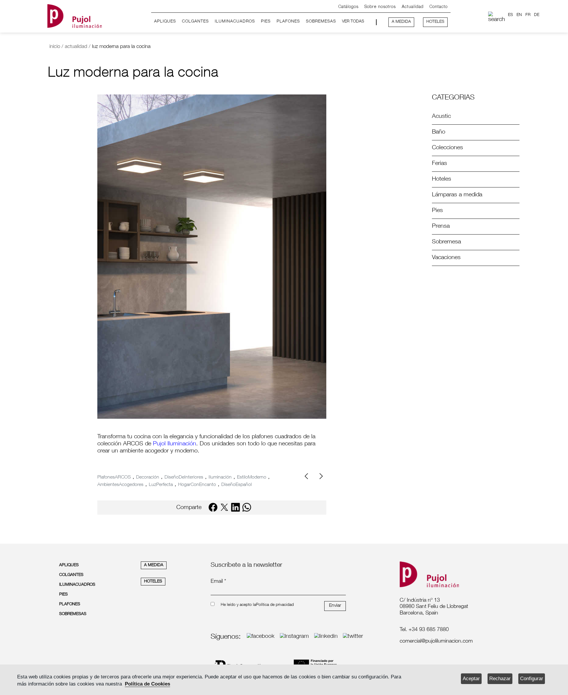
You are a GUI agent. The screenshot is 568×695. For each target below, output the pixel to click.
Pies (437, 211)
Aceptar (471, 678)
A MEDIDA (401, 22)
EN (519, 15)
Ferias (439, 164)
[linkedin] (235, 507)
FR (527, 15)
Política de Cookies (147, 684)
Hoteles (441, 179)
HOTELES (435, 22)
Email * (218, 581)
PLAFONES (288, 22)
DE (536, 15)
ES (510, 15)
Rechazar (500, 678)
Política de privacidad (275, 605)
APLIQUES (165, 22)
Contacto (439, 7)
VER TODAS (353, 22)
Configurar (531, 678)
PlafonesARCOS (114, 477)
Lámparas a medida (457, 195)
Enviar (335, 605)
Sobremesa (446, 242)
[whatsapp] (246, 507)
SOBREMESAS (321, 22)
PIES (266, 22)
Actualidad (413, 7)
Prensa (441, 226)
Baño (438, 132)
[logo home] (74, 15)
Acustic (441, 117)
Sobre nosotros (380, 7)
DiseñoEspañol (236, 485)
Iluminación (220, 477)
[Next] (320, 476)
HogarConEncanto (197, 485)
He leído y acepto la (238, 605)
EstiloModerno (251, 477)
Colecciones (447, 148)
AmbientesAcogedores (120, 485)
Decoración (147, 477)
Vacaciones (446, 258)
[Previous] (308, 476)
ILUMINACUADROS (235, 22)
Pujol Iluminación (173, 444)
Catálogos (348, 7)
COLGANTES (195, 22)
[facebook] (213, 507)
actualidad (76, 46)
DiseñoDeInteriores (183, 477)
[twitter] (224, 507)
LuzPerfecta (161, 485)
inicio (54, 46)
